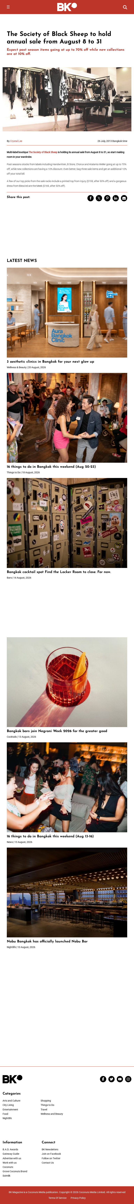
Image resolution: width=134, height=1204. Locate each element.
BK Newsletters (50, 1149)
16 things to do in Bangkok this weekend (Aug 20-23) (51, 467)
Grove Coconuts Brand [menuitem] (15, 1171)
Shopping (46, 1100)
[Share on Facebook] (90, 198)
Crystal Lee (16, 141)
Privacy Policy (78, 1198)
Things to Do (47, 1105)
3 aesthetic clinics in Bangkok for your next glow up (50, 362)
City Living (8, 1105)
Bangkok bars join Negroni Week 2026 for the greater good (57, 731)
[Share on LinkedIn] (116, 198)
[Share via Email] (124, 198)
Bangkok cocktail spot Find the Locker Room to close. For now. (59, 572)
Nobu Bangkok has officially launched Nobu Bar (47, 941)
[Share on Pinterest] (107, 198)
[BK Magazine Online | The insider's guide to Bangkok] (67, 7)
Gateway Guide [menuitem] (11, 1153)
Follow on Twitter (51, 1158)
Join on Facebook (51, 1153)
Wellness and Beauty (52, 1113)
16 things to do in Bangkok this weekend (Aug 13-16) (50, 836)
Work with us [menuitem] (10, 1162)
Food (5, 1113)
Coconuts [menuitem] (8, 1167)
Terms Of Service (57, 1198)
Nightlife (7, 1118)
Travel (44, 1109)
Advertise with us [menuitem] (12, 1158)
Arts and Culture (11, 1100)
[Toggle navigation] (8, 7)
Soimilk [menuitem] (6, 1175)
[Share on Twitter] (99, 198)
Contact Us (48, 1162)
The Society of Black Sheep (43, 152)
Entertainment (10, 1109)
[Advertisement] (67, 231)
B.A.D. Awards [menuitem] (10, 1149)
